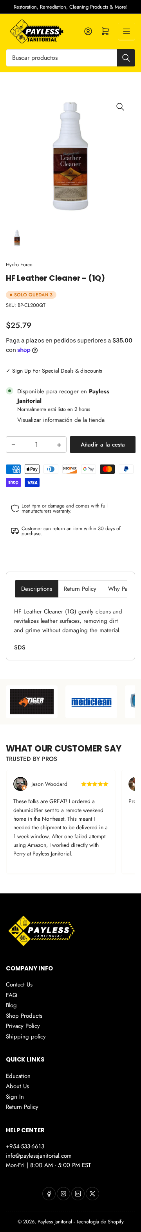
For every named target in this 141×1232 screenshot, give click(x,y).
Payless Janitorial (55, 1221)
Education (18, 1076)
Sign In (15, 1096)
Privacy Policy (23, 1026)
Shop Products (24, 1015)
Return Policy (80, 589)
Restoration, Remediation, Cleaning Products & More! (71, 7)
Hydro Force (19, 264)
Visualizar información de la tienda (61, 420)
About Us (17, 1086)
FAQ (11, 995)
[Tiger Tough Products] (68, 701)
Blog (11, 1005)
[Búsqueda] (126, 58)
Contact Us (19, 984)
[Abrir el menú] (126, 31)
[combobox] (70, 57)
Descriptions (36, 589)
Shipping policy (26, 1036)
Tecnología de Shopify (100, 1221)
